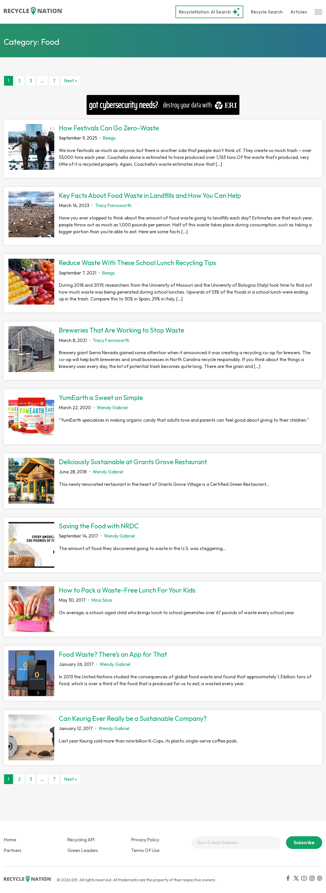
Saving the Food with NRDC (99, 526)
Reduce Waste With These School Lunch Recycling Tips (137, 262)
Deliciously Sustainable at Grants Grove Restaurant (133, 462)
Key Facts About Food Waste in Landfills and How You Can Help (150, 195)
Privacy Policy (145, 840)
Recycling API (80, 840)
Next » (70, 81)
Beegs (109, 138)
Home (10, 840)
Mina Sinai (101, 600)
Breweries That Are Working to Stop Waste (121, 330)
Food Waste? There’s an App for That (113, 654)
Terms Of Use (145, 850)
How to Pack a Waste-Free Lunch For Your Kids (127, 590)
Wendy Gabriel (112, 407)
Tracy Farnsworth (113, 205)
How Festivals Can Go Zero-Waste (109, 128)
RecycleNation (194, 12)
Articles (298, 12)
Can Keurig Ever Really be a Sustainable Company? (133, 718)
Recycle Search (267, 12)
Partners (12, 850)
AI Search (205, 12)
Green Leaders (82, 850)
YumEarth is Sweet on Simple (101, 397)
